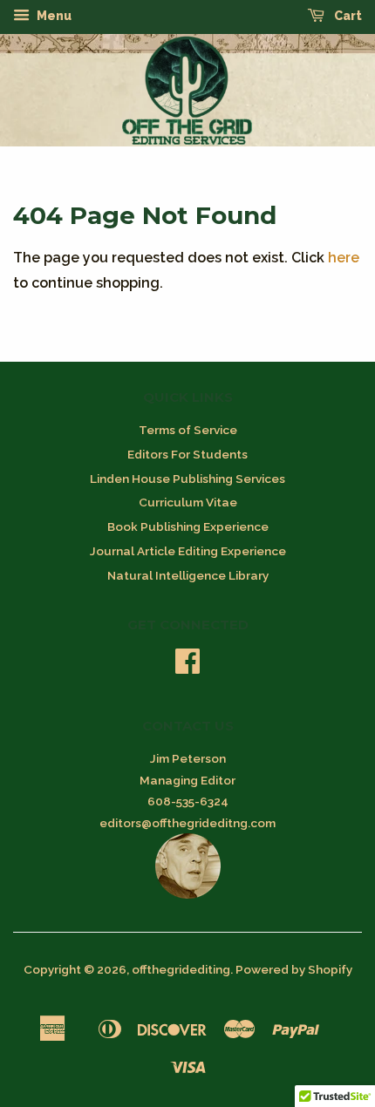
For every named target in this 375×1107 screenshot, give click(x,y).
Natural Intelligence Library (188, 575)
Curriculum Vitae (188, 502)
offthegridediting (181, 969)
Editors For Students (187, 454)
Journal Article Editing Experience (188, 551)
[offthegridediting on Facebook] (187, 667)
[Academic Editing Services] (188, 894)
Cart (346, 16)
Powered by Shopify (293, 969)
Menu (53, 16)
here (343, 257)
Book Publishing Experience (188, 526)
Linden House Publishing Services (187, 479)
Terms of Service (188, 430)
